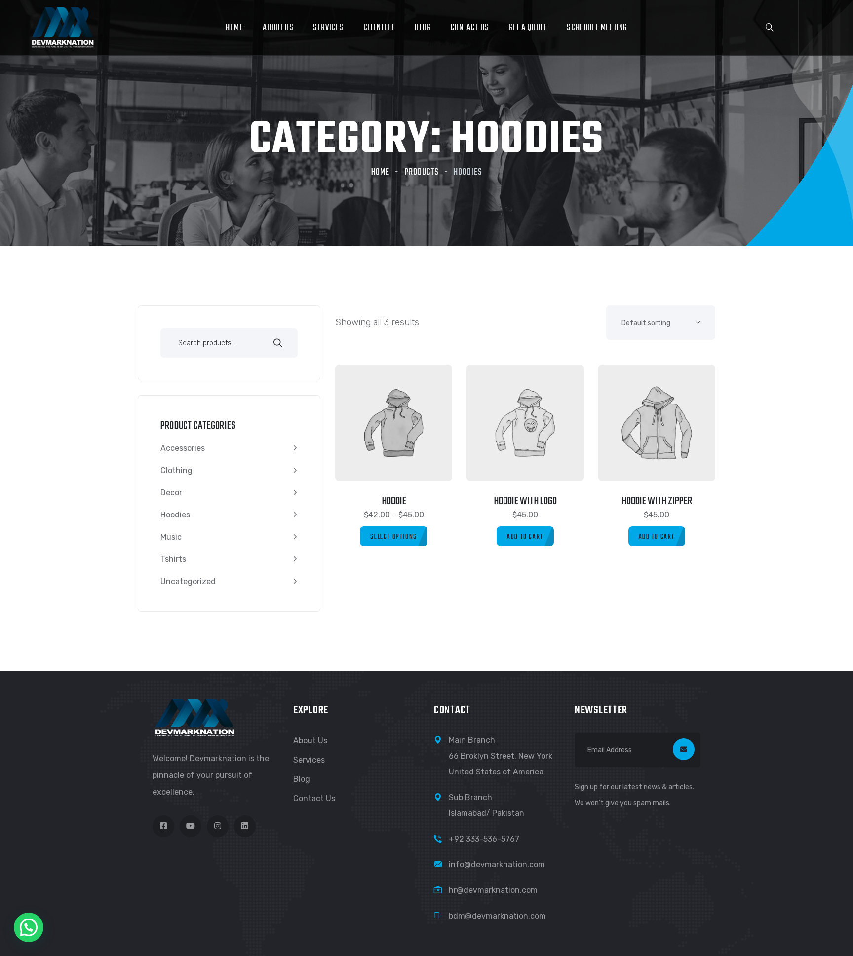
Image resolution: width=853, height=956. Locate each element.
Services (328, 28)
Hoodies (175, 514)
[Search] (278, 344)
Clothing (176, 470)
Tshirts (173, 559)
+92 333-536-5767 (484, 839)
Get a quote (527, 28)
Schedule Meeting (597, 28)
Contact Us (470, 28)
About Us (278, 28)
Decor (171, 492)
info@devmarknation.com (497, 864)
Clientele (379, 28)
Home (234, 28)
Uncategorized (188, 581)
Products (421, 172)
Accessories (182, 448)
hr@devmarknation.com (493, 890)
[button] (28, 927)
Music (171, 537)
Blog (422, 28)
